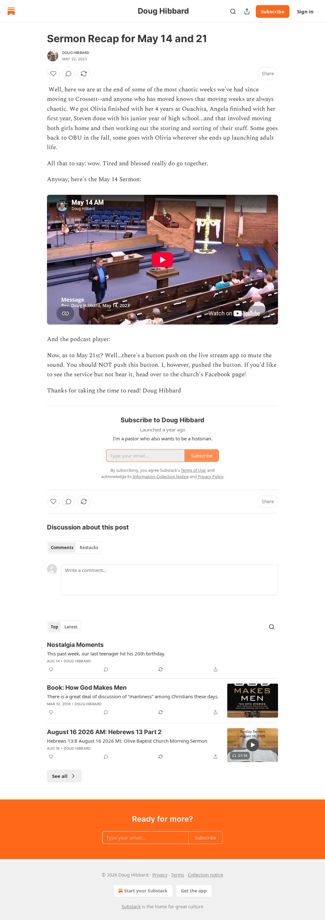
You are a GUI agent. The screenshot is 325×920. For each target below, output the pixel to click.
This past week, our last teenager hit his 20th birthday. (106, 653)
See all (60, 776)
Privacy (159, 875)
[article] (162, 657)
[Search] (233, 11)
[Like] (53, 73)
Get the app (194, 891)
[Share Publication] (247, 11)
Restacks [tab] (89, 547)
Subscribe (272, 11)
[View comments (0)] (68, 73)
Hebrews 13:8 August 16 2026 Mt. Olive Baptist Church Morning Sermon (127, 741)
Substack (131, 907)
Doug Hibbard (75, 52)
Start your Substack (146, 891)
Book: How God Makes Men (87, 687)
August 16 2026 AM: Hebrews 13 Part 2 (104, 732)
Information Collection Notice (161, 476)
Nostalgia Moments (75, 644)
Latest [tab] (70, 627)
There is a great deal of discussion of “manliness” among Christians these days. (133, 696)
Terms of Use (193, 470)
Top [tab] (54, 627)
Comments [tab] (62, 547)
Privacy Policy (210, 476)
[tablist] (74, 547)
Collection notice (205, 875)
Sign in (305, 11)
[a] (252, 745)
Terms (177, 875)
